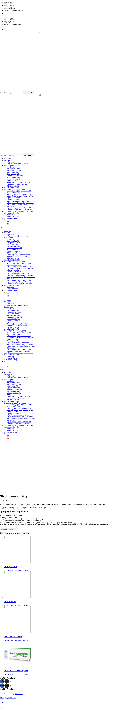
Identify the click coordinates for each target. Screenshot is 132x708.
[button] (66, 228)
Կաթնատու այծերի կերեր (17, 184)
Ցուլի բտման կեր (13, 169)
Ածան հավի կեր (13, 172)
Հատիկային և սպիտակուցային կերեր (18, 211)
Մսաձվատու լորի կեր (15, 179)
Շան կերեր (11, 215)
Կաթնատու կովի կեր (15, 175)
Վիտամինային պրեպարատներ (19, 194)
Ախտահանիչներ (13, 198)
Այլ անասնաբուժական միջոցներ (19, 209)
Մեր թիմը (10, 162)
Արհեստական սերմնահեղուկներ (19, 208)
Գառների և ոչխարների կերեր (18, 182)
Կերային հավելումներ (12, 187)
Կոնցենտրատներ (14, 170)
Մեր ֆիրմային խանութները (17, 163)
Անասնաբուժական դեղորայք (15, 189)
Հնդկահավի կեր (13, 177)
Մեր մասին (8, 160)
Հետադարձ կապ (10, 218)
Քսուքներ (10, 206)
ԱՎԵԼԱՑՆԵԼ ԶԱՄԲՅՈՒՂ (8, 529)
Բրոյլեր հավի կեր (13, 174)
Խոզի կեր (10, 167)
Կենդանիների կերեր (11, 213)
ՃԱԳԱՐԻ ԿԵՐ (12, 180)
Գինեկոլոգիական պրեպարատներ (20, 203)
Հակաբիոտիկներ (14, 192)
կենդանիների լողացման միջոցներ (20, 196)
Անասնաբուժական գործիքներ (18, 201)
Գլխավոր (7, 158)
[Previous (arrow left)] (0, 707)
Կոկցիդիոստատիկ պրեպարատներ (21, 204)
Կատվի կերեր (12, 216)
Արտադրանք (9, 165)
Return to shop (19, 694)
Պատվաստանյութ (14, 199)
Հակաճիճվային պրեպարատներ (19, 191)
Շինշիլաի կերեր (13, 186)
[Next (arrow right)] (2, 707)
